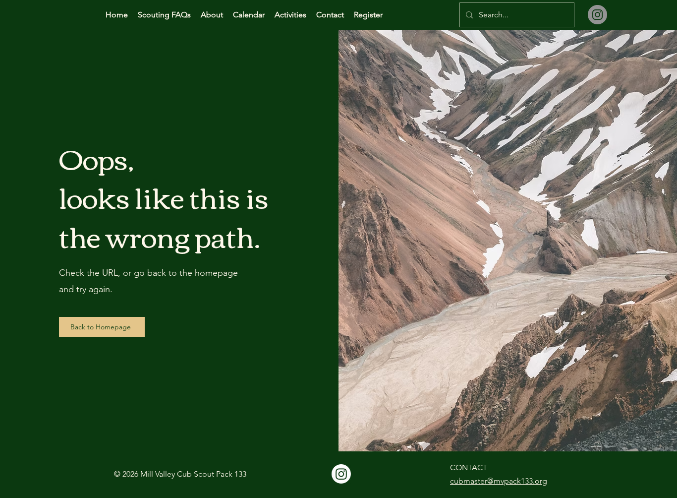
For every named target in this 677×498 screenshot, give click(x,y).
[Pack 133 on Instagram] (597, 14)
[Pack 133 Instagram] (341, 474)
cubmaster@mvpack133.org (498, 481)
